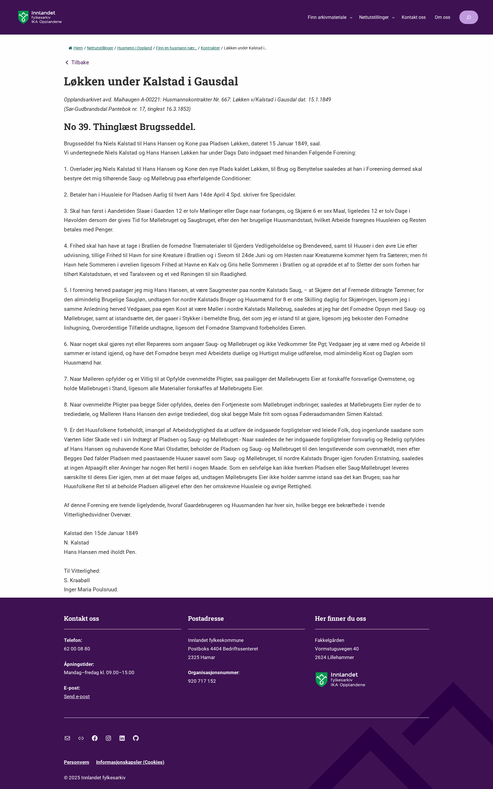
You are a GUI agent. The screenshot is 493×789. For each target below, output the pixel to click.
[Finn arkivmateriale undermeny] (351, 17)
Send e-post (77, 696)
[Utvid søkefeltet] (468, 17)
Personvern (76, 762)
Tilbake (80, 62)
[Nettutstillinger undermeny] (393, 17)
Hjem (78, 48)
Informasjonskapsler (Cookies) (130, 762)
